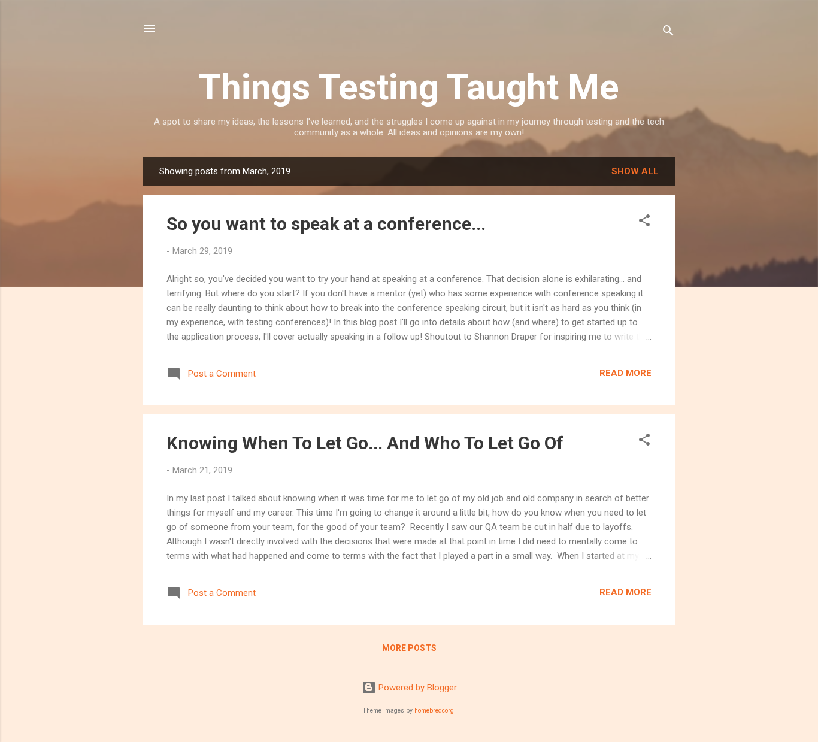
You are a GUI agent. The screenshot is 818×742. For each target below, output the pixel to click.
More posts (409, 648)
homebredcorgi (435, 710)
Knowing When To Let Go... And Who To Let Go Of (364, 442)
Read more (625, 373)
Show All (635, 171)
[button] (644, 222)
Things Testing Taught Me (409, 87)
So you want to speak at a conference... (326, 223)
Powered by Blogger (416, 687)
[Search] (668, 32)
